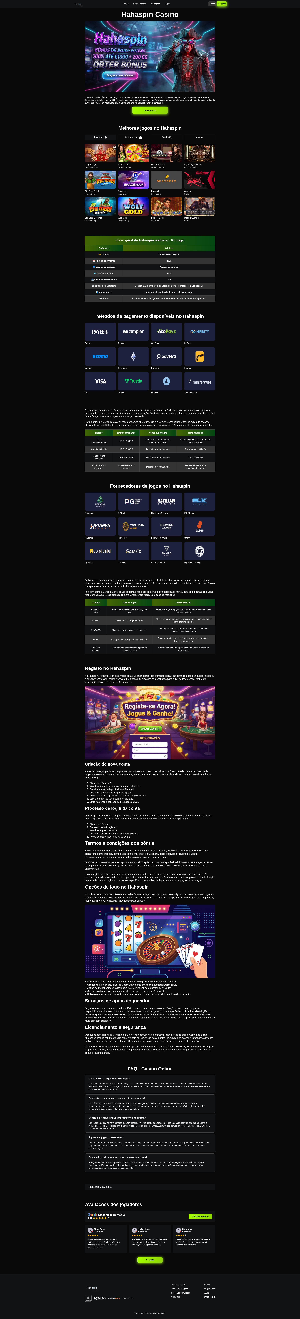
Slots (197, 137)
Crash (164, 137)
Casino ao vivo (131, 137)
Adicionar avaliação (200, 1216)
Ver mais (150, 1260)
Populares (98, 137)
